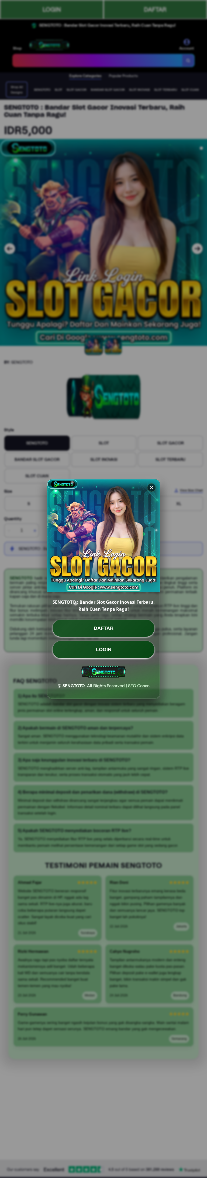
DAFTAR (103, 628)
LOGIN (103, 649)
